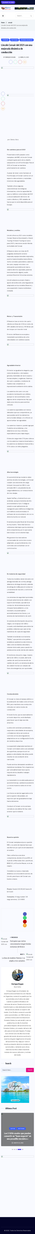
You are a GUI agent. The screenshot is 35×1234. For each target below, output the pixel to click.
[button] (12, 1149)
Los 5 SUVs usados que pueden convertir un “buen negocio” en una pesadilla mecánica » (17, 1136)
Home (3, 22)
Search (30, 1070)
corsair (10, 22)
